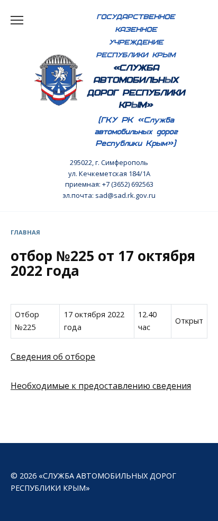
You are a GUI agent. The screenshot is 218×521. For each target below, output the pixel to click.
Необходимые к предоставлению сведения (101, 386)
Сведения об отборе (53, 356)
